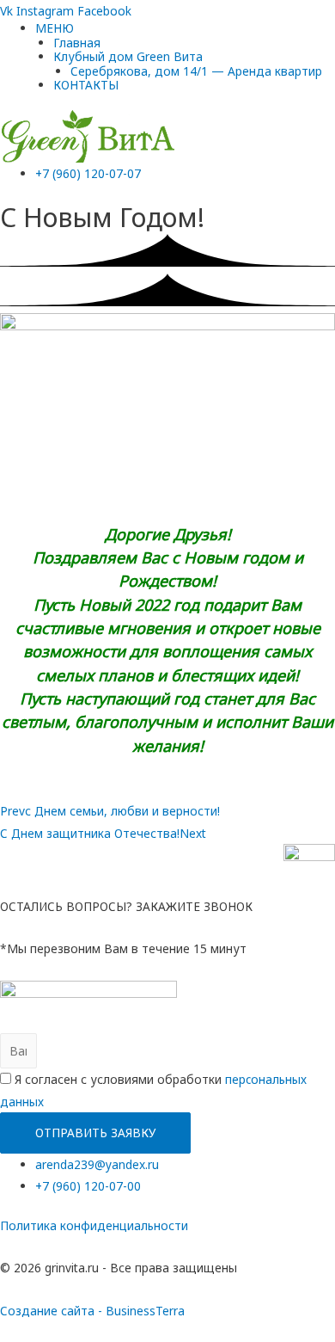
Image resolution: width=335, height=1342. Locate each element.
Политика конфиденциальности (94, 1225)
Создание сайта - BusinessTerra (92, 1310)
